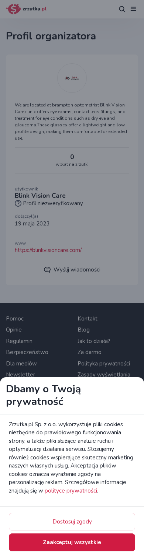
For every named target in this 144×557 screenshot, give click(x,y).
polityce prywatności (71, 490)
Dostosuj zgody (72, 521)
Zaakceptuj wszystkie (72, 542)
